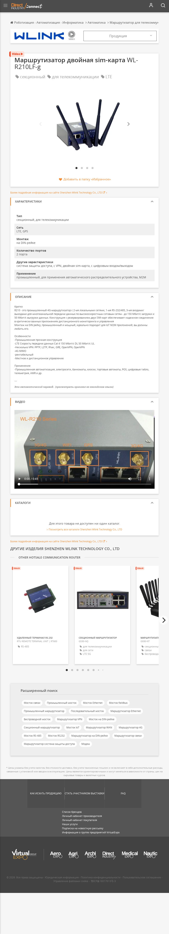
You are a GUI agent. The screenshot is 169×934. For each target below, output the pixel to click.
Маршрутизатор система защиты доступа (49, 744)
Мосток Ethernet (92, 703)
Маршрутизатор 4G (130, 727)
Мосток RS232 (56, 735)
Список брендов (72, 812)
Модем (85, 744)
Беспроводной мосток (37, 719)
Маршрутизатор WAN (99, 727)
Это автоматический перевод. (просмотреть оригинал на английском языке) (64, 387)
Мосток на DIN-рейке (101, 719)
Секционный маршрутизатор (42, 727)
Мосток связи (32, 703)
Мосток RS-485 (32, 735)
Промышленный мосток (61, 703)
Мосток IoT (72, 727)
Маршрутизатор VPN (69, 719)
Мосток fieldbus (118, 703)
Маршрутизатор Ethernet (125, 711)
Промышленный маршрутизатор (44, 711)
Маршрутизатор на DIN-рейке (89, 735)
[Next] (128, 124)
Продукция (118, 36)
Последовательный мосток (87, 711)
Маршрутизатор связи (128, 735)
